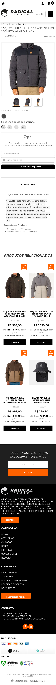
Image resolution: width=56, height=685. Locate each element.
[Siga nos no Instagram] (30, 626)
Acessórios (7, 538)
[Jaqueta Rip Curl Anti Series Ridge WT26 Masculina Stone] (41, 304)
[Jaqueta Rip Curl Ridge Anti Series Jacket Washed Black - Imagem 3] (38, 102)
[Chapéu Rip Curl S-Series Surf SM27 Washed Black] (41, 390)
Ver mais (15, 342)
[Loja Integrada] (37, 681)
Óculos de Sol (9, 554)
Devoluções (8, 588)
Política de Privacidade (14, 580)
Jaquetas (22, 24)
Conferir (10, 520)
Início (3, 24)
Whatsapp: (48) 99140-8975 (17, 616)
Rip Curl (52, 37)
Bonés (4, 546)
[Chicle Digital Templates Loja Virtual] (19, 681)
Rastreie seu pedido (16, 597)
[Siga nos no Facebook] (25, 626)
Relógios (6, 558)
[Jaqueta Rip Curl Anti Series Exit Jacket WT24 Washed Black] (15, 304)
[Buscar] (42, 14)
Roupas (11, 24)
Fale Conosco (9, 572)
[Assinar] (28, 472)
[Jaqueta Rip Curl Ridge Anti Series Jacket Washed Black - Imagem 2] (27, 102)
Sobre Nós (7, 576)
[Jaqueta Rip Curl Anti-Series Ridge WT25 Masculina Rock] (15, 390)
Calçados (6, 542)
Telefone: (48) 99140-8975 (16, 613)
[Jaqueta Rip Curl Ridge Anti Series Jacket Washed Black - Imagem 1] (16, 102)
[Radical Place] (17, 13)
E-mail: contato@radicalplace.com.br (24, 619)
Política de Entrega (12, 584)
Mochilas (6, 550)
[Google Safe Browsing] (26, 663)
